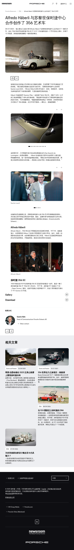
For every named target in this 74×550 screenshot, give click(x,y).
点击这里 (10, 493)
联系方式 (8, 310)
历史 (40, 406)
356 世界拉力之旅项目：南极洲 (51, 372)
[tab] (37, 295)
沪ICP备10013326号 (54, 489)
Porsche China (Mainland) (16, 512)
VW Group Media (13, 507)
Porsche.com (28, 507)
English (44, 489)
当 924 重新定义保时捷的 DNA (51, 410)
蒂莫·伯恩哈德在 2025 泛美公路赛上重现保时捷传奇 (19, 374)
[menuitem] (9, 478)
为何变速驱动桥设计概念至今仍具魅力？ (19, 454)
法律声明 (37, 489)
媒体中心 (64, 4)
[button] (57, 110)
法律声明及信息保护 (26, 478)
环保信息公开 (10, 497)
